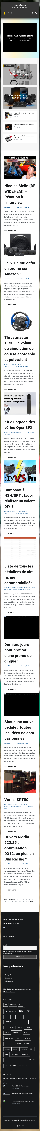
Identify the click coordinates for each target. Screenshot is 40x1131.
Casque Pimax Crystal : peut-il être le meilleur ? (24, 113)
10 (12, 901)
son (31, 1049)
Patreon (20, 1027)
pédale (26, 1032)
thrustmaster (9, 1060)
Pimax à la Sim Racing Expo (20, 1086)
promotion (17, 1032)
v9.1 (24, 1060)
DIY (21, 1011)
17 (27, 901)
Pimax (28, 1027)
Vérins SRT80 (16, 799)
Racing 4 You (9, 975)
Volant (31, 1060)
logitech (8, 1022)
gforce (7, 1017)
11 (16, 901)
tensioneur (25, 1054)
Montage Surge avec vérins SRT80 (22, 1093)
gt (13, 1017)
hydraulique (29, 1017)
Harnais (19, 1017)
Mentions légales (9, 992)
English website (8, 936)
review (27, 1038)
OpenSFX (32, 1022)
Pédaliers (7, 364)
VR (6, 1066)
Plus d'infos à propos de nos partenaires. (17, 989)
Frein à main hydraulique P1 (20, 36)
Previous (12, 899)
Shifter (27, 1044)
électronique (23, 1066)
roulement (8, 1044)
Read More (12, 230)
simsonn (15, 1049)
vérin (13, 1066)
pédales (9, 1038)
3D (6, 1004)
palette (12, 1027)
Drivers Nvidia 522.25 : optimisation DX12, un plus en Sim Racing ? (19, 848)
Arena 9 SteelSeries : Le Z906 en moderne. (20, 96)
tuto (18, 1060)
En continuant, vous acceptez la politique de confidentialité (17, 952)
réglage (18, 1044)
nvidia (25, 1022)
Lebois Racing (19, 5)
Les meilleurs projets (15, 39)
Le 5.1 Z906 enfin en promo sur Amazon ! (19, 268)
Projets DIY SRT (23, 804)
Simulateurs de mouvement (12, 432)
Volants (6, 366)
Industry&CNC (9, 981)
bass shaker (10, 1011)
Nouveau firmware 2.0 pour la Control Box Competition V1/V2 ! (19, 1079)
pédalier (19, 1038)
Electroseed (8, 978)
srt (6, 1054)
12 (20, 901)
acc (20, 1004)
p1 (5, 1027)
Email (5, 945)
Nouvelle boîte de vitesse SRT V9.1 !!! (24, 125)
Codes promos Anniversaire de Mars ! (20, 73)
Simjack (7, 1049)
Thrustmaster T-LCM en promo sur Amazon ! (24, 136)
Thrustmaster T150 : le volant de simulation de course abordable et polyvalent (19, 348)
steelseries (15, 1054)
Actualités (7, 207)
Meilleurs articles (9, 511)
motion (17, 1022)
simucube (24, 1049)
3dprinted (13, 1004)
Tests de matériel (17, 364)
